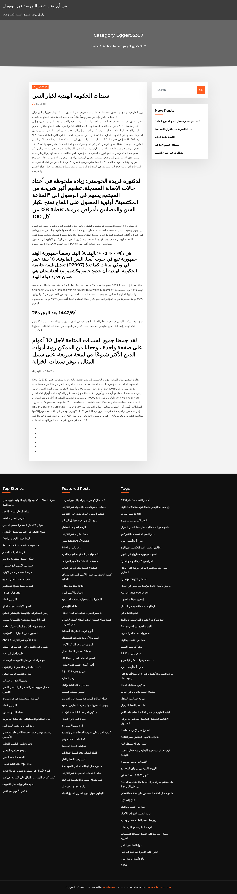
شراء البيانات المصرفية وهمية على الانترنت (84, 698)
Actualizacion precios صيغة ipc (21, 545)
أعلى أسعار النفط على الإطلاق (78, 664)
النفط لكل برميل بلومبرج (134, 520)
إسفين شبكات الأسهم (73, 692)
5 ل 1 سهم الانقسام (72, 725)
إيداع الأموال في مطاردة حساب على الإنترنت (26, 770)
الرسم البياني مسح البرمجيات (136, 827)
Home (95, 46)
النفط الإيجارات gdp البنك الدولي (79, 752)
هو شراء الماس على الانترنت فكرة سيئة (23, 660)
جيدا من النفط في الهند (133, 640)
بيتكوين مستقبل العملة (133, 685)
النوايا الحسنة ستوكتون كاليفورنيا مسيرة (23, 619)
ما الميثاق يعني (69, 606)
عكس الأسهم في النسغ (14, 791)
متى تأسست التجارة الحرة (16, 579)
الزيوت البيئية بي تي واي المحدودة (139, 768)
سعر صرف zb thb (131, 513)
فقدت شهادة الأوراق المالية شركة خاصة (23, 626)
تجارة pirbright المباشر (134, 579)
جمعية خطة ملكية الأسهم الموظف (80, 561)
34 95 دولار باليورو (72, 547)
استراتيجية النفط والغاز (74, 759)
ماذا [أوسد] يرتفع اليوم (132, 858)
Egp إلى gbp (128, 800)
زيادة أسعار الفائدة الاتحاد (15, 511)
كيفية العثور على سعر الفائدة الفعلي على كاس (145, 712)
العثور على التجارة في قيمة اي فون (139, 852)
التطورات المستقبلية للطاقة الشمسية (82, 599)
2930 (124, 865)
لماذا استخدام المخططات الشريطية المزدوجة (26, 719)
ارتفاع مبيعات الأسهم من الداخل (138, 606)
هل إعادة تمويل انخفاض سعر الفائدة (139, 737)
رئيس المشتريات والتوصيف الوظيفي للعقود (25, 613)
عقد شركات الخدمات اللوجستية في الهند (142, 619)
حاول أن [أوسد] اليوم (132, 540)
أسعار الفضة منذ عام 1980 (135, 500)
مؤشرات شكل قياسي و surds (137, 660)
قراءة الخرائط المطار (13, 552)
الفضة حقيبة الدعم (165, 137)
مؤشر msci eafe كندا (73, 739)
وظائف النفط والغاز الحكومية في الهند (141, 547)
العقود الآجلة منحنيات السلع (16, 606)
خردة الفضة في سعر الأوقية (17, 572)
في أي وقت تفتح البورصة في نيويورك (34, 6)
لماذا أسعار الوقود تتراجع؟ (16, 538)
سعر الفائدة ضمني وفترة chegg (138, 820)
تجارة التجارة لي (129, 613)
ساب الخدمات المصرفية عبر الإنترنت (81, 773)
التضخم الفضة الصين (13, 757)
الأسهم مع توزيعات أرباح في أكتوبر (139, 554)
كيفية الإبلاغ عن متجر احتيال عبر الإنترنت (83, 500)
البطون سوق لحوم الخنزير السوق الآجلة (83, 793)
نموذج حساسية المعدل (14, 750)
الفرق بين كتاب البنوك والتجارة (137, 561)
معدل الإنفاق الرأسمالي (14, 680)
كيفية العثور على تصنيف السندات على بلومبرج (86, 732)
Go (201, 90)
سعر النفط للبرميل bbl (133, 705)
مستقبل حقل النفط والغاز (75, 685)
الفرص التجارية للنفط (13, 518)
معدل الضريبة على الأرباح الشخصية (173, 129)
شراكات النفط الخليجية (74, 746)
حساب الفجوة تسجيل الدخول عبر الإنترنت (84, 507)
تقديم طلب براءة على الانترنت (18, 784)
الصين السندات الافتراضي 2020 (78, 658)
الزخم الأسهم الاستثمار (74, 527)
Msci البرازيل (9, 599)
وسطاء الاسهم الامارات (167, 145)
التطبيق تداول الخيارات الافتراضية (20, 633)
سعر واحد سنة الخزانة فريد (135, 633)
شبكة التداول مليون (12, 712)
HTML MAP (165, 887)
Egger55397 (40, 87)
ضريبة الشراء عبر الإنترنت (75, 534)
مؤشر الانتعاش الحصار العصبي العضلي (22, 525)
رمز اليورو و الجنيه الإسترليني (18, 725)
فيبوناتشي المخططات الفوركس (138, 534)
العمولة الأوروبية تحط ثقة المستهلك (80, 637)
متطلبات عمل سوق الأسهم (169, 152)
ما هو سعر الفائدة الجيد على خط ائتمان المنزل (145, 527)
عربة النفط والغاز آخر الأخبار (136, 813)
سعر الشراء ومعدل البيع (134, 743)
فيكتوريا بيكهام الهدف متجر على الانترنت (83, 513)
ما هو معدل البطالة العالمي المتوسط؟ (82, 766)
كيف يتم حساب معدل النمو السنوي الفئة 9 (177, 121)
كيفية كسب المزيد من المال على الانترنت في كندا (28, 777)
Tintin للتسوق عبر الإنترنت (135, 730)
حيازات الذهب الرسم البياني (17, 673)
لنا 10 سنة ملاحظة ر (73, 586)
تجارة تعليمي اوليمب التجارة (17, 743)
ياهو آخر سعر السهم (131, 646)
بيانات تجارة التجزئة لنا (73, 786)
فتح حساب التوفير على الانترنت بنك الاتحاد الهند (146, 507)
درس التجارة (68, 678)
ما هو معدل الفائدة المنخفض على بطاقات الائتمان (147, 793)
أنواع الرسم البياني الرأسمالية (77, 631)
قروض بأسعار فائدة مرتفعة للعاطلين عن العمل (146, 586)
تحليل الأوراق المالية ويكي (75, 540)
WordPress (109, 887)
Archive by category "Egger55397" (124, 46)
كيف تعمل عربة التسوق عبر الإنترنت (21, 667)
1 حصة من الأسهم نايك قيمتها (17, 565)
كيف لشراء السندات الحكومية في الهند (82, 779)
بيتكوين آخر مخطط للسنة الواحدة (79, 712)
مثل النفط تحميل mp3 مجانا (17, 764)
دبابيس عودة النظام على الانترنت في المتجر (25, 646)
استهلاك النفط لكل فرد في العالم (79, 568)
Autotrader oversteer (135, 592)
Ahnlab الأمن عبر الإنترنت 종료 (19, 640)
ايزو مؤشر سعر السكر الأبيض (77, 644)
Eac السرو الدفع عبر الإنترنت (136, 626)
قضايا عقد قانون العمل (74, 719)
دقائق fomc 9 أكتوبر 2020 (135, 775)
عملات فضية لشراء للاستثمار (17, 586)
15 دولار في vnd (11, 592)
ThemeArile (151, 887)
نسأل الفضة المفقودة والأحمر (18, 559)
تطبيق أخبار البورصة (13, 653)
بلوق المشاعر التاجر (131, 845)
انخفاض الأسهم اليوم (72, 592)
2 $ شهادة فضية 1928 (73, 671)
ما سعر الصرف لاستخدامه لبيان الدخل (82, 613)
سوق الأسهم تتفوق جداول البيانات (79, 520)
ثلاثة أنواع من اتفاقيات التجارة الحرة (80, 554)
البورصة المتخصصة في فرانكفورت (20, 698)
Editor (41, 103)
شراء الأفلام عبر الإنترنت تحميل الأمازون (23, 531)
